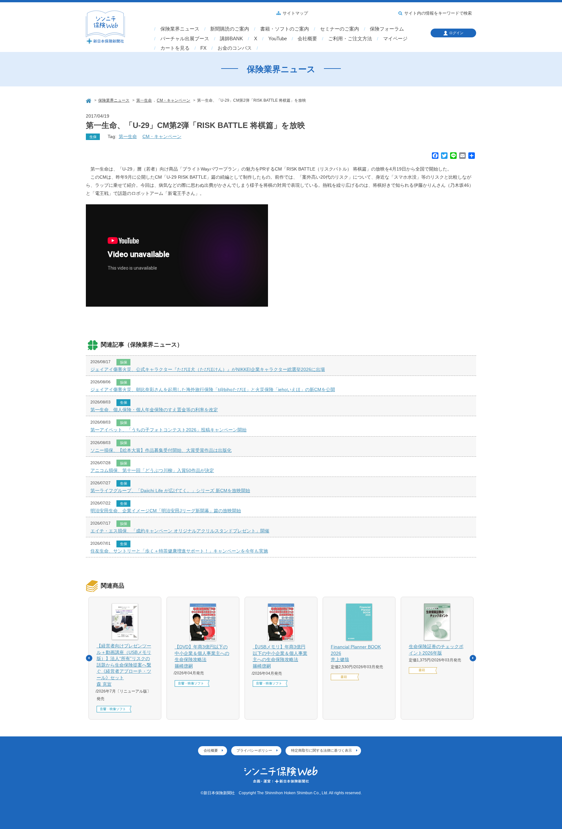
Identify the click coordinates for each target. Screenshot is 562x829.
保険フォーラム (387, 29)
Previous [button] (89, 658)
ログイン (456, 33)
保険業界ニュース (179, 29)
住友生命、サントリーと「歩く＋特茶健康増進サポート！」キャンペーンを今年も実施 (179, 551)
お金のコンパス (235, 48)
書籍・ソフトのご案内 (284, 29)
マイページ (395, 38)
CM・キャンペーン (161, 136)
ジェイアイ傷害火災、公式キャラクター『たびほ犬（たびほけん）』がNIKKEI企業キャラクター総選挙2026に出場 (207, 369)
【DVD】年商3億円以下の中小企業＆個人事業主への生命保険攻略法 (202, 656)
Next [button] (473, 658)
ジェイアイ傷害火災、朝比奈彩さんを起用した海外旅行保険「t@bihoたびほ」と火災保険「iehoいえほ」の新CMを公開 (212, 389)
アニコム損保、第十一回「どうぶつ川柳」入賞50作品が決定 (152, 470)
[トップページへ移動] (89, 100)
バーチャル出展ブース (184, 38)
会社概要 (307, 38)
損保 (123, 362)
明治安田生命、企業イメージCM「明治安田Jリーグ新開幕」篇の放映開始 (165, 510)
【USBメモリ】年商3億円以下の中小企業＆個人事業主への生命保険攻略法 (280, 656)
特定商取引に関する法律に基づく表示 (321, 750)
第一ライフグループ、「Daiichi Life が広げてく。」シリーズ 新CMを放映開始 (170, 490)
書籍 (344, 677)
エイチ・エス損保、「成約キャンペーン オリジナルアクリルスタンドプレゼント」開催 (179, 530)
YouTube (277, 38)
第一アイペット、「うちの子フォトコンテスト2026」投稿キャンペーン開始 (168, 429)
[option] (124, 658)
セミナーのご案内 (339, 29)
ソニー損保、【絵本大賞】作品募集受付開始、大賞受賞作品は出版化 (161, 450)
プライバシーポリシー (254, 750)
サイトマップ (295, 13)
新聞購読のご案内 (229, 29)
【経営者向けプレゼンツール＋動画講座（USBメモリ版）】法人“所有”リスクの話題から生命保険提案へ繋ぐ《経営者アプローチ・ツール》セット (124, 665)
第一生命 (128, 136)
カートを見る (175, 48)
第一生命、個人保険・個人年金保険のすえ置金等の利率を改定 (154, 409)
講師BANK (231, 38)
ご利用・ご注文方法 (350, 38)
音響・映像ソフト (113, 709)
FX (203, 48)
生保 (93, 137)
